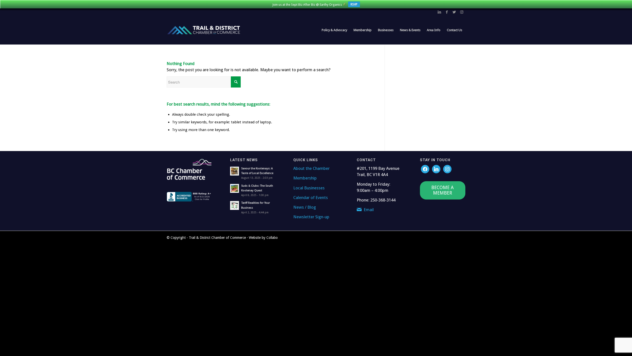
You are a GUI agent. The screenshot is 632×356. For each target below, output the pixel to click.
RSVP (354, 4)
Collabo (272, 238)
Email (369, 209)
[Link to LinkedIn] (439, 12)
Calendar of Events (310, 197)
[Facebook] (425, 169)
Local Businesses (309, 187)
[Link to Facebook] (447, 12)
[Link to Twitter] (454, 12)
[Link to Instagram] (461, 12)
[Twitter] (436, 169)
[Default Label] (447, 169)
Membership (305, 178)
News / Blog (304, 207)
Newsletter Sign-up (311, 216)
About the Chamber (311, 168)
